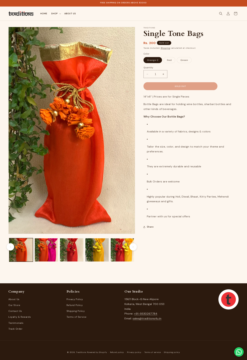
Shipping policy (172, 352)
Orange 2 (154, 60)
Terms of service (152, 352)
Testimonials (15, 322)
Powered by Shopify (97, 352)
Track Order (15, 328)
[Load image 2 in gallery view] (46, 250)
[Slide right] (133, 247)
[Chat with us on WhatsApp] (239, 352)
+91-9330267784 (145, 314)
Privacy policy (134, 352)
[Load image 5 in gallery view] (122, 250)
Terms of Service (77, 317)
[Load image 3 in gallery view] (72, 250)
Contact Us (15, 311)
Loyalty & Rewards (19, 317)
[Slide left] (10, 247)
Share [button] (150, 226)
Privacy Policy (75, 299)
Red (171, 60)
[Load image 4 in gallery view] (97, 250)
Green (186, 60)
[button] (55, 13)
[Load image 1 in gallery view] (21, 250)
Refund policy (117, 352)
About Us (13, 299)
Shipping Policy (76, 311)
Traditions (81, 352)
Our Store (14, 305)
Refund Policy (75, 305)
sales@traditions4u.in (147, 318)
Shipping (165, 48)
